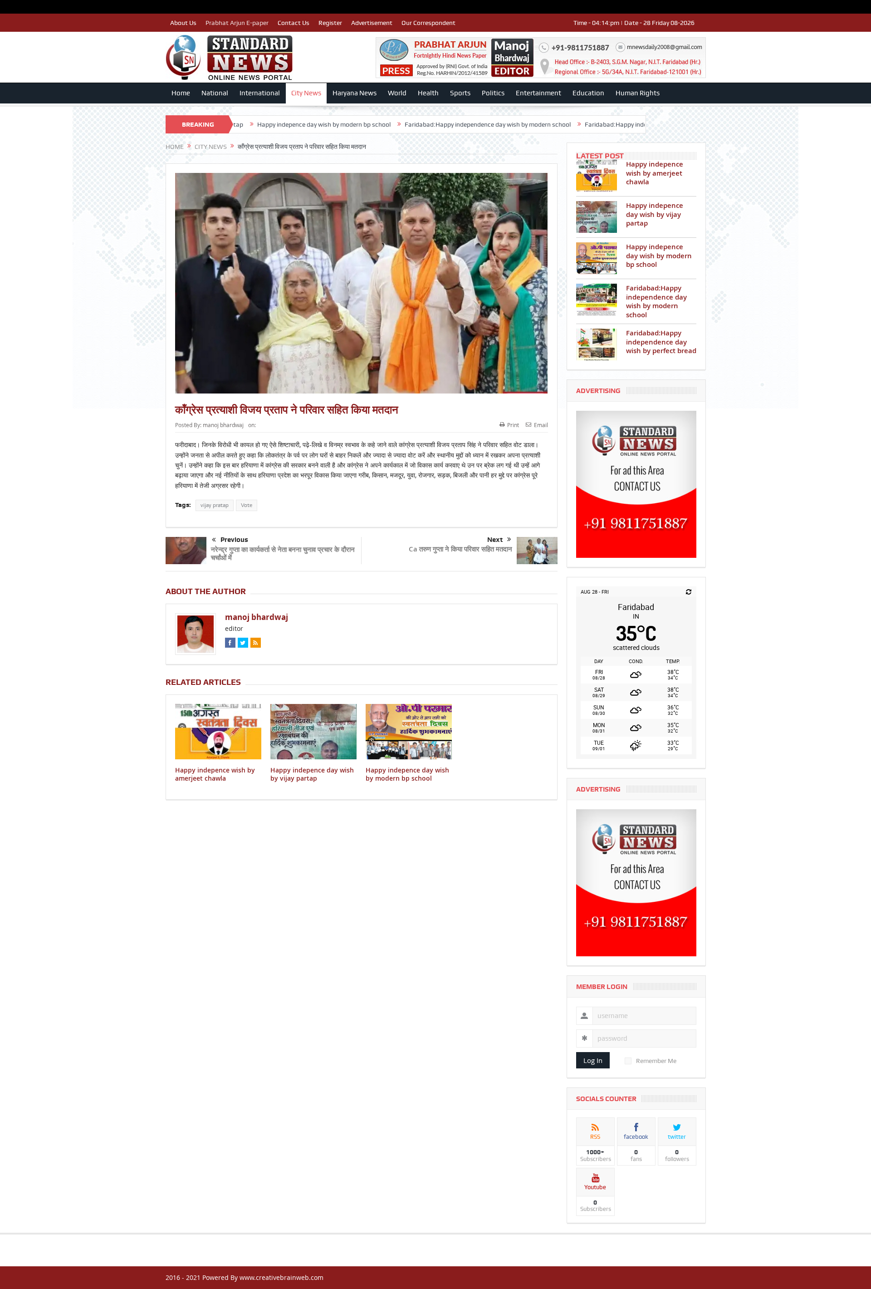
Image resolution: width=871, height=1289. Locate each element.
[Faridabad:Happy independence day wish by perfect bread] (596, 344)
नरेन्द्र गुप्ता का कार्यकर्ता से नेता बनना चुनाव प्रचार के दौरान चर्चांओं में (283, 553)
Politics (493, 93)
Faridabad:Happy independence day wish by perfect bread (582, 124)
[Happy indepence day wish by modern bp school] (596, 258)
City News (306, 93)
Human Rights (638, 93)
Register (330, 22)
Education (588, 93)
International (260, 93)
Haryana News (355, 93)
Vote (246, 505)
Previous (234, 540)
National (214, 93)
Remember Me (656, 1060)
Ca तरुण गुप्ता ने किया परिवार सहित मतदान (460, 549)
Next (495, 540)
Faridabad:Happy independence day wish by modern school (404, 124)
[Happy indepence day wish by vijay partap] (596, 217)
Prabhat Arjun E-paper (237, 22)
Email (541, 424)
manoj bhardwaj (223, 424)
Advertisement (371, 22)
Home (180, 93)
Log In (592, 1060)
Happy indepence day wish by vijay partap (312, 774)
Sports (460, 93)
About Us (183, 22)
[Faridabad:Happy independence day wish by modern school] (596, 299)
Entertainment (538, 93)
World (397, 93)
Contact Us (293, 22)
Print (513, 424)
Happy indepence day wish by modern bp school (240, 124)
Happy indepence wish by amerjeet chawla (215, 774)
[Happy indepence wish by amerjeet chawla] (596, 176)
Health (428, 93)
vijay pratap (215, 505)
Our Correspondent (428, 22)
